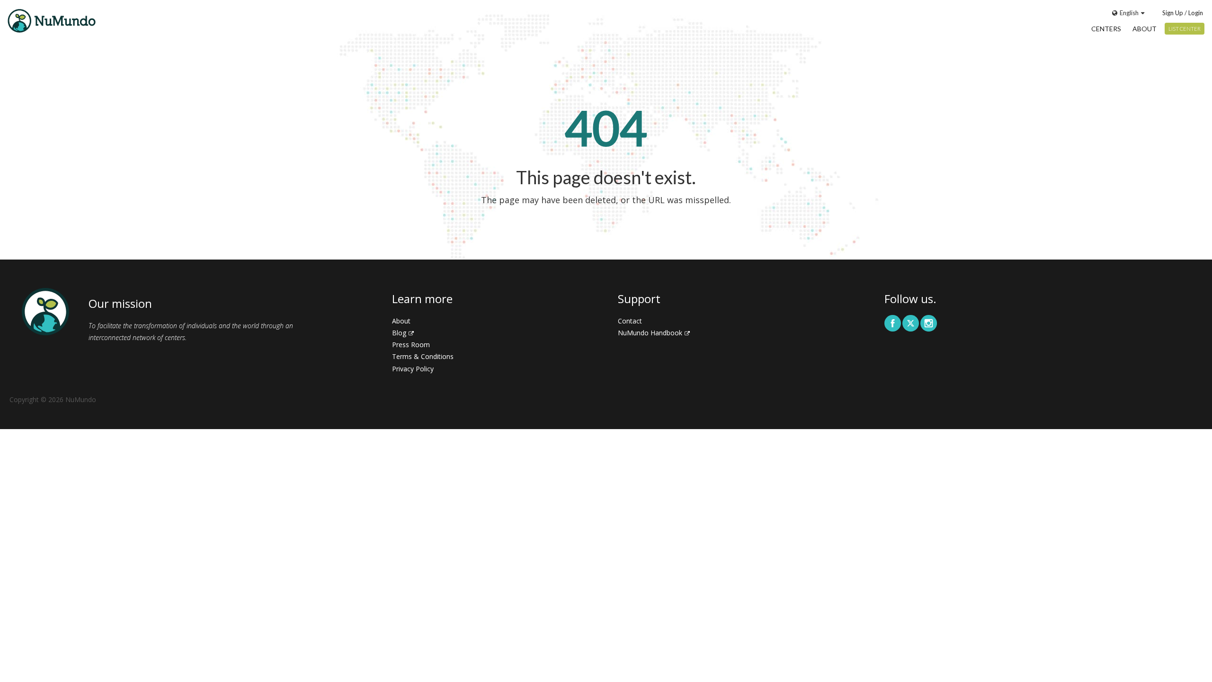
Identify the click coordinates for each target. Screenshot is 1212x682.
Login (1195, 13)
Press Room (411, 344)
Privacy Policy (413, 368)
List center (1184, 29)
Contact (630, 320)
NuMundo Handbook (650, 332)
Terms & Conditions (423, 356)
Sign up (1172, 13)
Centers (1106, 29)
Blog (399, 332)
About (1144, 29)
